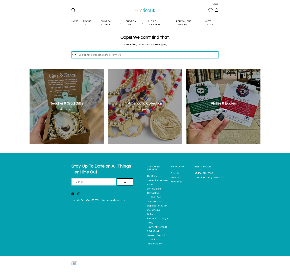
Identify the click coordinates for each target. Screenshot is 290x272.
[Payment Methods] (74, 264)
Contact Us (153, 193)
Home (75, 21)
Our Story (152, 176)
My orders (176, 177)
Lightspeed (215, 268)
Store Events (154, 189)
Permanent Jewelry (183, 23)
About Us (87, 23)
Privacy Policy (154, 244)
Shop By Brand (106, 23)
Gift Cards (209, 23)
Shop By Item (131, 23)
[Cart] (217, 10)
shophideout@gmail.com (113, 200)
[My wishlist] (210, 10)
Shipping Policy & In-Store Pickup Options (157, 210)
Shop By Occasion (154, 23)
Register (175, 173)
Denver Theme (188, 268)
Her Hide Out (77, 200)
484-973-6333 (93, 200)
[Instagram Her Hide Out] (78, 194)
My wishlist (176, 182)
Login (216, 4)
